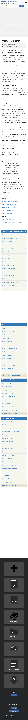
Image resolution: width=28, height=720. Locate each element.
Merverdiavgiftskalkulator (8, 462)
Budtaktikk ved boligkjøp (8, 210)
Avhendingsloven (6, 71)
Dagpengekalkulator (7, 435)
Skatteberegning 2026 (7, 472)
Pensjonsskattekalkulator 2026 (9, 465)
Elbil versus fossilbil (7, 438)
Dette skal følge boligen (7, 213)
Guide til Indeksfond (7, 355)
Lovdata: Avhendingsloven (8, 219)
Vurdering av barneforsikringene (10, 278)
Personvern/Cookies (14, 711)
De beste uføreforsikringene (9, 268)
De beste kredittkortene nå (8, 258)
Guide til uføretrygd (7, 372)
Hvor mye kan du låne (7, 451)
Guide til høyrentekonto (8, 351)
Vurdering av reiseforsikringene (9, 275)
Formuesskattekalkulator (8, 448)
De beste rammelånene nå (8, 265)
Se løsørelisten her (12, 169)
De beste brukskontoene (8, 245)
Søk (22, 5)
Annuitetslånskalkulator (8, 421)
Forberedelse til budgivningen (9, 207)
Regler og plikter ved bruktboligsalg (10, 201)
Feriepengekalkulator (7, 441)
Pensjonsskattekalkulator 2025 (9, 468)
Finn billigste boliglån (7, 386)
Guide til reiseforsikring (7, 368)
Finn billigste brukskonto (8, 390)
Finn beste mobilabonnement (9, 410)
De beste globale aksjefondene (10, 282)
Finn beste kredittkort (7, 407)
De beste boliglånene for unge (9, 238)
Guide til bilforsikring (7, 335)
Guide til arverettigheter (8, 331)
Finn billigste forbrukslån (8, 400)
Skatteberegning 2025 (7, 475)
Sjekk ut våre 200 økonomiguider (11, 375)
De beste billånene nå (7, 235)
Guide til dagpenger (7, 345)
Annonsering (14, 708)
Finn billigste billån (6, 383)
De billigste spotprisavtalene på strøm (11, 272)
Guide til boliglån (6, 338)
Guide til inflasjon (6, 358)
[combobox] (11, 6)
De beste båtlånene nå (8, 251)
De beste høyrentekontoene (9, 255)
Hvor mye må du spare (8, 455)
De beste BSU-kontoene (8, 248)
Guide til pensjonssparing (8, 365)
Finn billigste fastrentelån (8, 396)
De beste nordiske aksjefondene (10, 285)
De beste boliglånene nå (8, 241)
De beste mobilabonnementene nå (11, 262)
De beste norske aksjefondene (9, 289)
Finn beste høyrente (7, 403)
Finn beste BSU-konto (7, 393)
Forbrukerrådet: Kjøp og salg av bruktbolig (12, 222)
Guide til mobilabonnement (9, 362)
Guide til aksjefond (6, 328)
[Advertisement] (14, 23)
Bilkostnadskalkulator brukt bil (9, 424)
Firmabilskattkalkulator (8, 445)
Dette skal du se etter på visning (9, 204)
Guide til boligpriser (7, 341)
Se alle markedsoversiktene (9, 413)
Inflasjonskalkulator (7, 458)
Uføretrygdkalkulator (7, 482)
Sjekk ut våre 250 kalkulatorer (10, 485)
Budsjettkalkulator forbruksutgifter (10, 431)
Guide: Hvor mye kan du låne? (9, 348)
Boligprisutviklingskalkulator (9, 428)
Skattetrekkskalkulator (7, 478)
